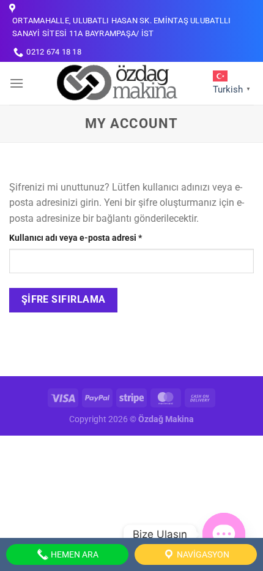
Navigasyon (202, 554)
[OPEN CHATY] (223, 534)
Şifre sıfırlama (63, 299)
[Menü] (16, 83)
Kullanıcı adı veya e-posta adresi (89, 237)
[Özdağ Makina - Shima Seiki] (116, 83)
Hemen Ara (73, 554)
